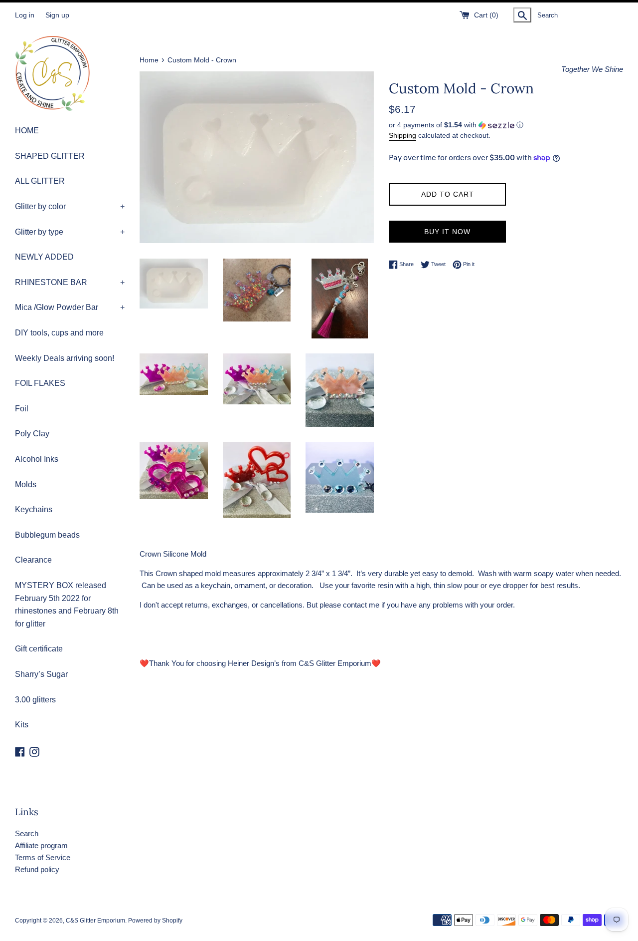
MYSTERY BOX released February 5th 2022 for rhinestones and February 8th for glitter (67, 604)
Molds (25, 484)
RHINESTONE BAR (70, 282)
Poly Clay (32, 433)
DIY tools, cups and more (59, 332)
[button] (506, 125)
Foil (21, 408)
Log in (24, 15)
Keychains (33, 509)
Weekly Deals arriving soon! (64, 358)
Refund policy (37, 869)
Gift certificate (39, 648)
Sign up (57, 15)
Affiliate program (41, 845)
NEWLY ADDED (44, 257)
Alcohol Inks (36, 459)
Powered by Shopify (155, 920)
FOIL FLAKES (40, 383)
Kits (21, 724)
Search (26, 833)
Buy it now (447, 232)
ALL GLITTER (40, 181)
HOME (27, 130)
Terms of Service (42, 857)
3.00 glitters (35, 699)
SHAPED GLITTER (50, 156)
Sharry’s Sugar (41, 674)
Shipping (402, 135)
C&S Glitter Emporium (95, 920)
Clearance (33, 560)
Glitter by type (70, 232)
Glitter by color (70, 206)
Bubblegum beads (47, 535)
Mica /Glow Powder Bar (70, 307)
